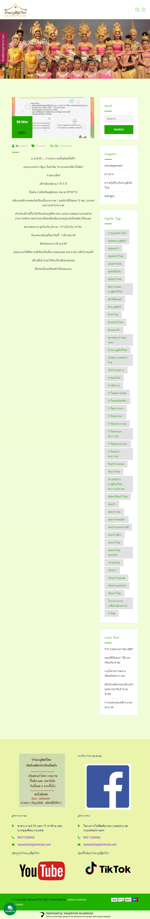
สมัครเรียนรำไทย (117, 496)
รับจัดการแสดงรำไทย (118, 360)
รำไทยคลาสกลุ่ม (117, 393)
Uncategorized (113, 165)
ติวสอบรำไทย (115, 322)
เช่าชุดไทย (114, 562)
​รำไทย (111, 613)
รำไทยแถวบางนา (118, 443)
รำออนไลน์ (114, 377)
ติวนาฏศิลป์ (114, 306)
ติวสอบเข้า (114, 329)
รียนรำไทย (114, 471)
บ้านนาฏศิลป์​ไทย (117, 350)
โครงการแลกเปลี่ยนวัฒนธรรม (117, 603)
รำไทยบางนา (115, 416)
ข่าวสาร (41, 146)
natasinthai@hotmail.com (34, 844)
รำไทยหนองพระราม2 (114, 434)
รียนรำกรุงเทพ (116, 464)
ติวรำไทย (113, 314)
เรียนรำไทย (114, 593)
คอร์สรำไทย (114, 279)
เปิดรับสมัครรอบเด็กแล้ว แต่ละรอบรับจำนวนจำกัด (118, 689)
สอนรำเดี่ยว (114, 534)
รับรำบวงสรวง (116, 370)
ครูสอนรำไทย (115, 256)
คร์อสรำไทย (114, 263)
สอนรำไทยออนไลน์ (114, 552)
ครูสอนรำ (113, 248)
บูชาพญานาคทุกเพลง (117, 340)
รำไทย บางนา (115, 408)
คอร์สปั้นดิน (114, 271)
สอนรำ (112, 504)
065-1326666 (26, 837)
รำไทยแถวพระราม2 (114, 454)
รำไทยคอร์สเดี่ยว (117, 400)
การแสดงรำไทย (117, 233)
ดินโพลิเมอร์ (115, 299)
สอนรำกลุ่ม (114, 511)
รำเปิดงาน (114, 385)
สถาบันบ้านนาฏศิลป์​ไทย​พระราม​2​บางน (116, 484)
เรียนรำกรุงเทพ (116, 577)
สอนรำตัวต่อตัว (116, 519)
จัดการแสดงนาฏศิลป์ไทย (115, 289)
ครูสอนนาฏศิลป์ (117, 240)
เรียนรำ (112, 570)
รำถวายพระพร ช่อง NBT (118, 649)
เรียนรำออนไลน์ (117, 585)
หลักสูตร (109, 196)
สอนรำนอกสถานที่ (118, 527)
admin (23, 146)
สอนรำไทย (114, 542)
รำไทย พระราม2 (117, 423)
